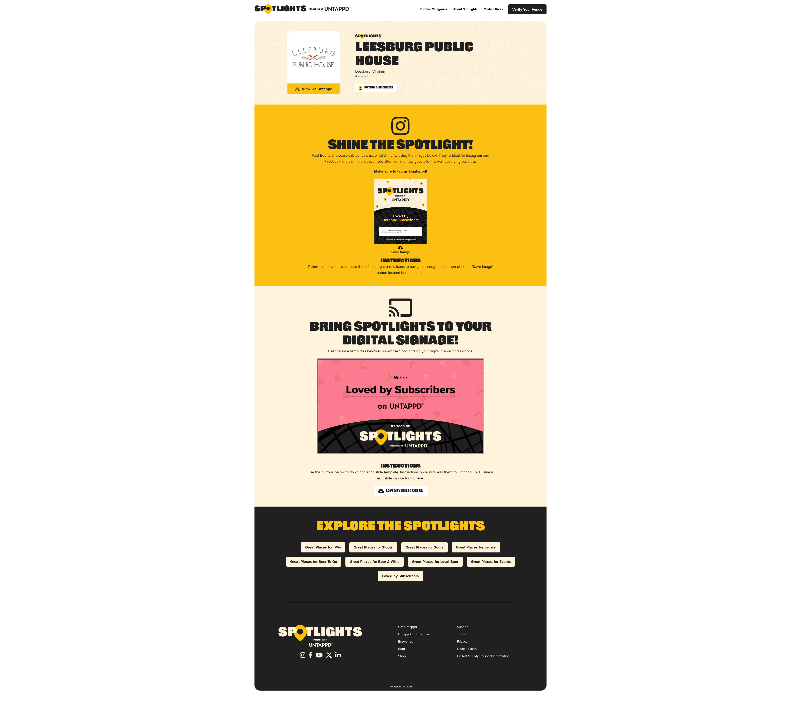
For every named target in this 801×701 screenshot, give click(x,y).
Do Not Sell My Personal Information (483, 656)
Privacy (462, 641)
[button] (433, 9)
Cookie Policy (467, 648)
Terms (461, 634)
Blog (401, 648)
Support (463, 626)
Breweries (405, 641)
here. (420, 478)
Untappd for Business (413, 634)
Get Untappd (407, 626)
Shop (402, 656)
